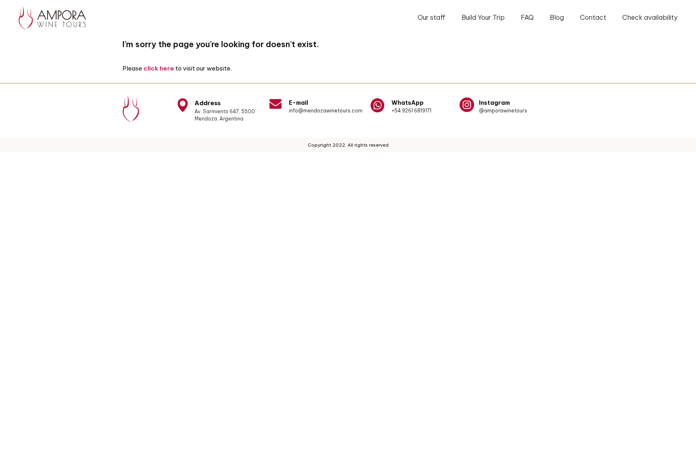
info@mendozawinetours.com (325, 111)
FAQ (527, 17)
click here (158, 68)
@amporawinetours (503, 111)
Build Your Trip (483, 17)
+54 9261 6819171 (411, 111)
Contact (593, 17)
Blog (557, 17)
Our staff (431, 17)
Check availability (649, 17)
